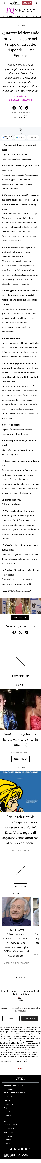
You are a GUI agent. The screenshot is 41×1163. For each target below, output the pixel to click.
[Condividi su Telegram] (26, 108)
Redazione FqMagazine (17, 963)
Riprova (21, 1068)
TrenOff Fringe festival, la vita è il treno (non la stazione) (20, 739)
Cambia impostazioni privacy (14, 1093)
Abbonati (27, 3)
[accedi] (37, 3)
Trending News (7, 16)
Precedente (20, 676)
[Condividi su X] (20, 108)
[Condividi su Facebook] (14, 108)
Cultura (20, 26)
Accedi (11, 1018)
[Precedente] (20, 658)
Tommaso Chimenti (21, 752)
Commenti (18, 116)
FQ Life (17, 16)
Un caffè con (20, 618)
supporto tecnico (11, 1061)
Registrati (30, 1018)
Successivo (20, 758)
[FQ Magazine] (20, 10)
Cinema (35, 16)
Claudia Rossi (22, 851)
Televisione (26, 16)
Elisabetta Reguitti (21, 100)
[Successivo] (20, 867)
